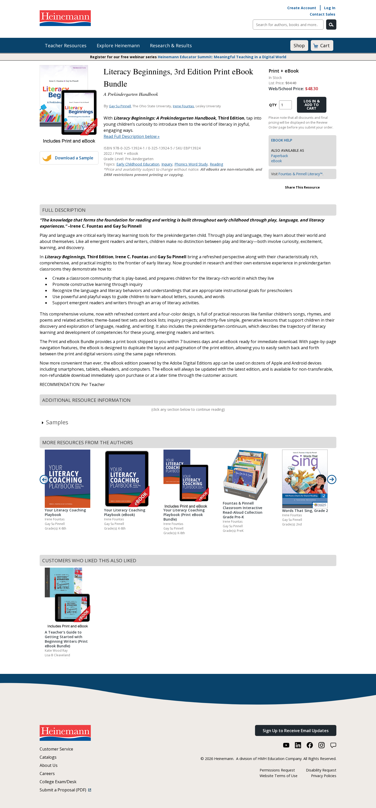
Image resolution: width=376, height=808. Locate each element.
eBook (276, 160)
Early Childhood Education (137, 164)
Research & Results (171, 45)
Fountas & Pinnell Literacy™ (301, 173)
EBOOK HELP (281, 140)
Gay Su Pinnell (120, 106)
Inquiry (166, 164)
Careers (47, 773)
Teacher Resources (65, 45)
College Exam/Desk (58, 781)
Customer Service (56, 749)
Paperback (279, 155)
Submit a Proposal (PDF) (64, 790)
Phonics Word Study (191, 164)
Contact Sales (322, 14)
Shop (299, 45)
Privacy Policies (323, 775)
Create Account (301, 7)
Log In (329, 7)
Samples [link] (57, 422)
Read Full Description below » (132, 136)
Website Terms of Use (278, 775)
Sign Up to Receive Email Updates (296, 730)
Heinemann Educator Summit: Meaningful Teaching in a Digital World (222, 56)
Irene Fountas (183, 106)
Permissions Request (277, 770)
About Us (49, 765)
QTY (273, 104)
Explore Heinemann (118, 45)
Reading (216, 164)
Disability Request (321, 770)
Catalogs (48, 757)
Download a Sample (74, 158)
